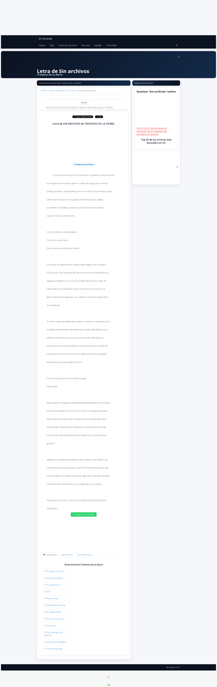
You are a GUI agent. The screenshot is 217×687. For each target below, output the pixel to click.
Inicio (44, 90)
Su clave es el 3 (53, 584)
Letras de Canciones (67, 45)
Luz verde (51, 625)
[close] (108, 677)
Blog (52, 45)
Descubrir (85, 45)
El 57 (49, 591)
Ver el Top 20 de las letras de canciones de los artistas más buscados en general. (152, 131)
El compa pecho (54, 612)
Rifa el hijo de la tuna (56, 605)
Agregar (98, 45)
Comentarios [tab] (51, 554)
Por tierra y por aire (55, 618)
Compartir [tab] (68, 554)
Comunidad (111, 45)
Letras (51, 90)
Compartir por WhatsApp (84, 514)
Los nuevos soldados (56, 642)
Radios (42, 45)
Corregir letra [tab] (85, 554)
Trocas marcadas (55, 648)
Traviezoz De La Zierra (65, 90)
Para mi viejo (52, 598)
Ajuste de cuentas (55, 578)
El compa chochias (55, 571)
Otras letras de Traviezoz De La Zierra (83, 564)
